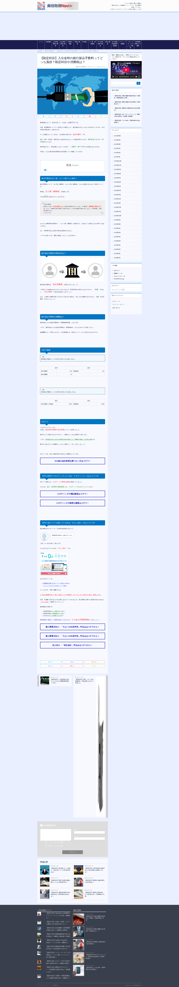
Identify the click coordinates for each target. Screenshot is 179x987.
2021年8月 (117, 144)
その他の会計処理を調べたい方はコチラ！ (72, 461)
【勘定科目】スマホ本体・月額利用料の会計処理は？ (127, 121)
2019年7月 (117, 228)
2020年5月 (117, 186)
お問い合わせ (116, 308)
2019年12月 (117, 207)
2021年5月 (117, 148)
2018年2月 (117, 258)
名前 (75, 830)
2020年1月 (117, 203)
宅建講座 (48, 42)
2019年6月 (117, 232)
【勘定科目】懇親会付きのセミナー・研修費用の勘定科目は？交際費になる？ (58, 969)
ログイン (117, 271)
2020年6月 (117, 182)
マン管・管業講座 (92, 43)
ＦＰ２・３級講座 (122, 43)
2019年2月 (117, 249)
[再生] (113, 77)
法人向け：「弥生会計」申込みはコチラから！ (72, 645)
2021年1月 (117, 157)
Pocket (73, 666)
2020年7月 (117, 178)
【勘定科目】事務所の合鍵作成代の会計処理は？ (127, 109)
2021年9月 (117, 140)
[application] (126, 70)
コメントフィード (119, 276)
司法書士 (84, 42)
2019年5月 (117, 237)
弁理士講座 (107, 43)
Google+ (95, 662)
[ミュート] (136, 77)
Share (72, 662)
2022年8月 (117, 136)
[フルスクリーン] (139, 77)
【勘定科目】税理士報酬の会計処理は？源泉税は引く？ (127, 103)
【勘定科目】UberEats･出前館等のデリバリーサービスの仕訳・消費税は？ (58, 915)
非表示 (75, 165)
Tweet (51, 662)
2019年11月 (117, 211)
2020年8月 (117, 174)
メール (76, 836)
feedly (95, 666)
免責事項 (55, 985)
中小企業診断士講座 (100, 44)
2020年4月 (117, 190)
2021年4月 (117, 153)
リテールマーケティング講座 (130, 45)
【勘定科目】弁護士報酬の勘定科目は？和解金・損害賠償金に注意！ (127, 97)
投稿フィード (118, 273)
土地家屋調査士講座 (55, 44)
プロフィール (116, 301)
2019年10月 (117, 216)
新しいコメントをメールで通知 (54, 842)
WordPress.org (119, 279)
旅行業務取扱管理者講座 (114, 44)
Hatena (51, 666)
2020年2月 (117, 199)
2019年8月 (117, 224)
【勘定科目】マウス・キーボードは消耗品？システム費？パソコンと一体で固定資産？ (58, 955)
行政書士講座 (70, 43)
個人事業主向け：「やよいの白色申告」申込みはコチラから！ (73, 627)
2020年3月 (117, 195)
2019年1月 (117, 253)
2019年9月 (117, 220)
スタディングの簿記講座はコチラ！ (72, 494)
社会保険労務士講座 (62, 44)
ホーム (41, 42)
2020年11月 (117, 165)
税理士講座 (77, 43)
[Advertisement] (89, 26)
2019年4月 (117, 241)
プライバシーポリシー (118, 305)
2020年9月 (117, 169)
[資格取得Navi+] (58, 6)
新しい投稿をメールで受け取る (54, 846)
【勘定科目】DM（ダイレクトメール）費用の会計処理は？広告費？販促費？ (127, 115)
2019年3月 (117, 245)
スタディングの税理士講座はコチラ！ (72, 503)
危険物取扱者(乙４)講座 (138, 44)
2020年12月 (117, 161)
